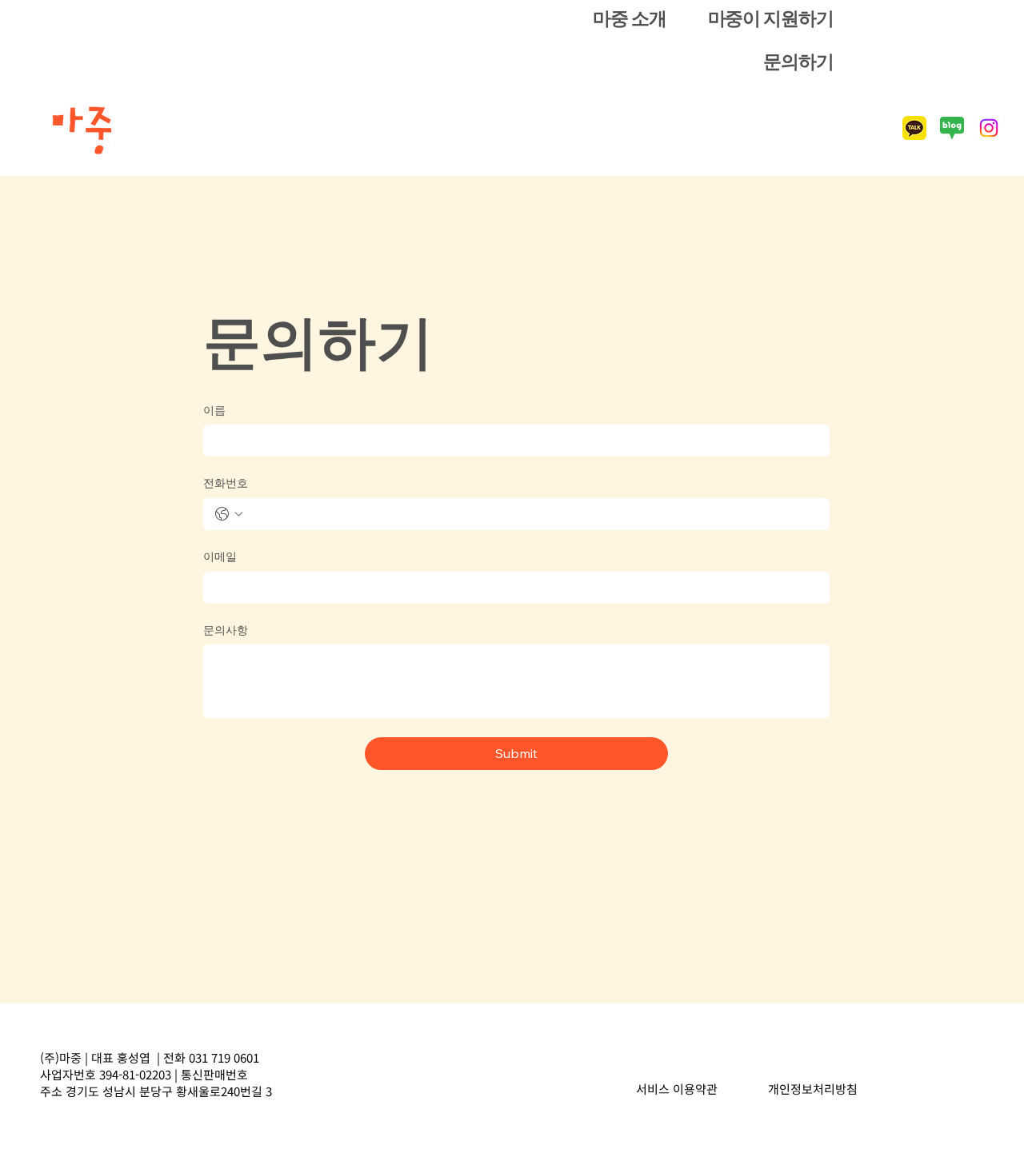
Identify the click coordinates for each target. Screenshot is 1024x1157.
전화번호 (225, 483)
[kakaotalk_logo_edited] (914, 128)
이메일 (220, 556)
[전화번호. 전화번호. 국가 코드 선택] (229, 514)
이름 (214, 410)
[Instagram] (989, 128)
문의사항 (225, 630)
